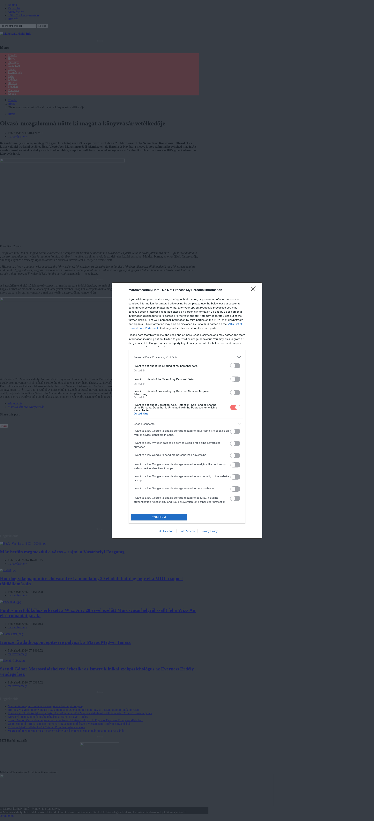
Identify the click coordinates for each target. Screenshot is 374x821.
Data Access (187, 531)
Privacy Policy (209, 531)
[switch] (235, 365)
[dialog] (187, 410)
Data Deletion (165, 531)
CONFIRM (159, 517)
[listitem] (187, 357)
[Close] (254, 290)
